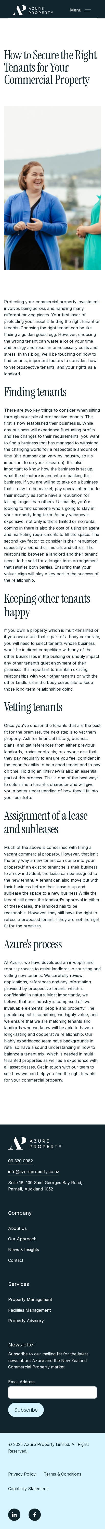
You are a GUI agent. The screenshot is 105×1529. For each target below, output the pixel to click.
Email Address (21, 1381)
